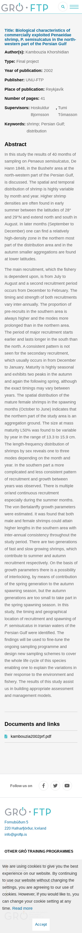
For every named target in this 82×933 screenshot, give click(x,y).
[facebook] (43, 786)
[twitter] (55, 786)
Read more (22, 908)
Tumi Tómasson (67, 111)
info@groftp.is (16, 834)
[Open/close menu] (74, 6)
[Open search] (63, 6)
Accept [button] (41, 924)
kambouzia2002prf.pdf (31, 736)
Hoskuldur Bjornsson (40, 111)
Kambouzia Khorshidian (47, 52)
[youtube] (67, 786)
